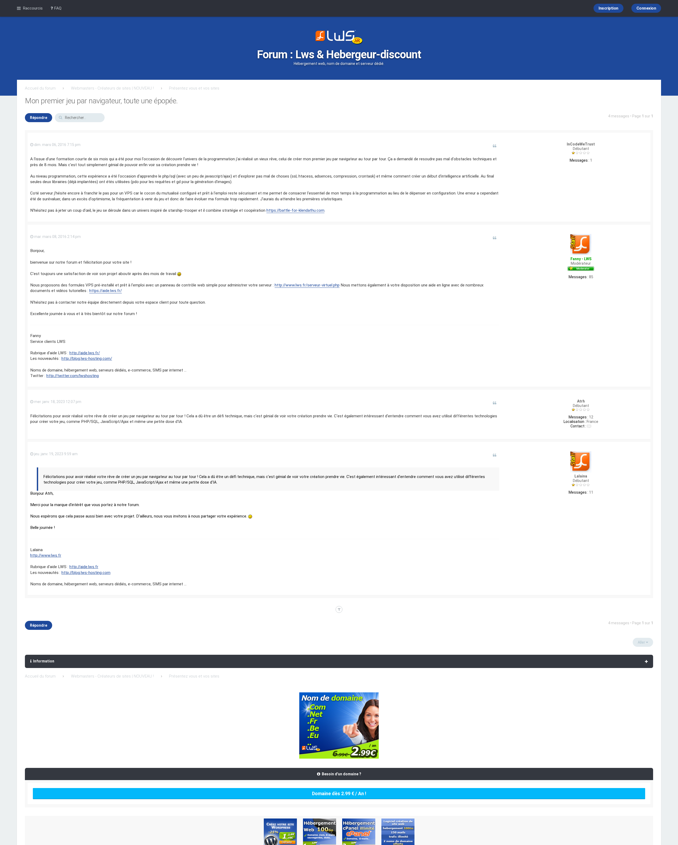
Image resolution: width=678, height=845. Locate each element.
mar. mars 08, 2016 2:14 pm (57, 237)
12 (591, 417)
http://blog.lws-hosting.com (85, 572)
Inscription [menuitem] (608, 8)
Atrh (581, 401)
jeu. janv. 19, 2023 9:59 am (55, 454)
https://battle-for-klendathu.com (295, 210)
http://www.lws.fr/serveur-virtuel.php (307, 285)
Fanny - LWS (580, 259)
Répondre (38, 118)
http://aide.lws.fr (83, 566)
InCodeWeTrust (581, 144)
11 (591, 492)
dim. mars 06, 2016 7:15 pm (57, 145)
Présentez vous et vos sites (194, 88)
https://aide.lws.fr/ (105, 290)
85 (591, 277)
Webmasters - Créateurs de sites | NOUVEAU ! (112, 88)
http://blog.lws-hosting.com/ (86, 358)
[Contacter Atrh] (589, 426)
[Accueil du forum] (339, 37)
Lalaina (580, 476)
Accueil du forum (40, 88)
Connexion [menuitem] (646, 8)
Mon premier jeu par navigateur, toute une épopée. (101, 100)
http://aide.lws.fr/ (84, 353)
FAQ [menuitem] (57, 8)
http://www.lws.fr (45, 555)
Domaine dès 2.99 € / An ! (339, 793)
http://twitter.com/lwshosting (72, 375)
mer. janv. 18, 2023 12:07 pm (57, 402)
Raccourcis (33, 8)
